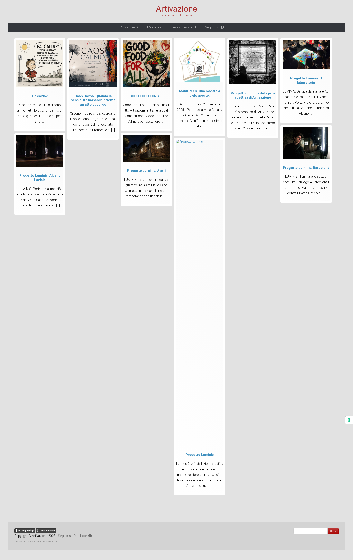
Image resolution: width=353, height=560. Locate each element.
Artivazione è (129, 27)
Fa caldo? (40, 96)
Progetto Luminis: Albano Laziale (39, 177)
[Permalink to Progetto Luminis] (199, 141)
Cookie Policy (47, 530)
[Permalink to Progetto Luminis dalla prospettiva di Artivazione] (253, 83)
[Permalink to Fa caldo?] (40, 86)
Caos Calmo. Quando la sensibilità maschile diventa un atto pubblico (93, 100)
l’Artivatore (154, 27)
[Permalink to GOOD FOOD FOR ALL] (146, 86)
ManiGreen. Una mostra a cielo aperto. (199, 93)
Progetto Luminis (199, 455)
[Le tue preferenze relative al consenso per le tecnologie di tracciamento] (349, 420)
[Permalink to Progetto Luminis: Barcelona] (306, 158)
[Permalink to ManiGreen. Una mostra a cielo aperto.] (199, 81)
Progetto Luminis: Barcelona (306, 168)
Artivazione (176, 9)
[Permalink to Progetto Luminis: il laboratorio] (306, 68)
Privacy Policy (26, 530)
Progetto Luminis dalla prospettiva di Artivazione (253, 95)
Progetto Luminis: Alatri (146, 170)
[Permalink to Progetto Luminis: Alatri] (146, 161)
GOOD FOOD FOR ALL (146, 96)
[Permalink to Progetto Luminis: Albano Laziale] (40, 165)
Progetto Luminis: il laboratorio (306, 80)
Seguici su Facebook (73, 536)
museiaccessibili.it (183, 27)
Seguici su (212, 27)
